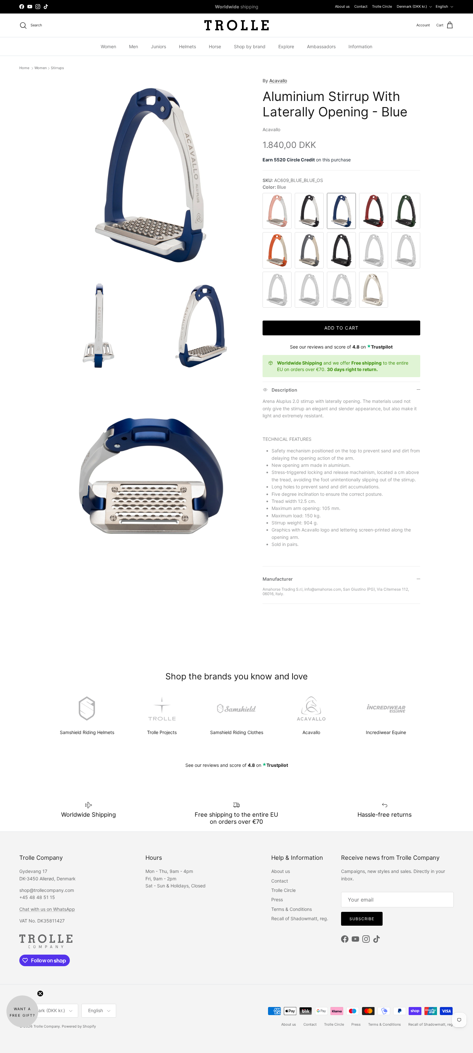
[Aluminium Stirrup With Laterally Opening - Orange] (277, 250)
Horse (215, 46)
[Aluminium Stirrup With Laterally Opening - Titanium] (309, 250)
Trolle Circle (382, 6)
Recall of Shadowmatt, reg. (299, 918)
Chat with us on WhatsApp (47, 909)
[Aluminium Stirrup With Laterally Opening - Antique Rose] (277, 211)
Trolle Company (46, 1026)
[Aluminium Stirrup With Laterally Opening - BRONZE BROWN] (405, 250)
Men (133, 46)
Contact (360, 6)
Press (277, 899)
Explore (286, 46)
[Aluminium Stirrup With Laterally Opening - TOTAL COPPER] (373, 250)
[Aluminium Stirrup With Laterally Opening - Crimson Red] (373, 211)
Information (360, 46)
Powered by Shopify (79, 1026)
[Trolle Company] (236, 25)
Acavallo (278, 80)
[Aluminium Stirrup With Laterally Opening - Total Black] (341, 250)
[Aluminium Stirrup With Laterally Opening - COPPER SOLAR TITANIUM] (277, 290)
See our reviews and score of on (341, 346)
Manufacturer (278, 579)
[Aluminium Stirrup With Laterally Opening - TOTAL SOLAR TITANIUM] (373, 290)
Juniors (158, 46)
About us (342, 6)
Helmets (187, 46)
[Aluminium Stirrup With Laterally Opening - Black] (309, 211)
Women (108, 46)
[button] (22, 1011)
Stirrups (57, 68)
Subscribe (361, 918)
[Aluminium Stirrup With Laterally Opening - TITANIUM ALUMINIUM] (309, 290)
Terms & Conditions (291, 909)
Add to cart (341, 328)
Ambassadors (321, 46)
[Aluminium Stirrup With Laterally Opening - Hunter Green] (405, 211)
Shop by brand (249, 46)
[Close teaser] (40, 993)
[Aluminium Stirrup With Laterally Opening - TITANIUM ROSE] (341, 290)
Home (24, 68)
